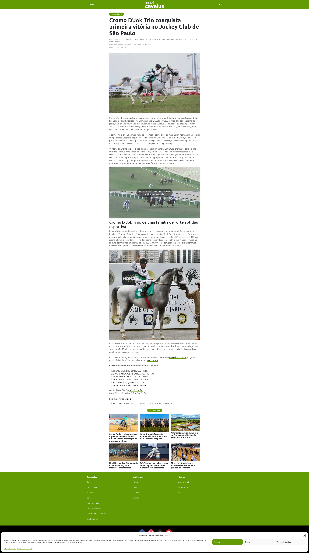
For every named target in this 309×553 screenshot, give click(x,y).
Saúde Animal (92, 519)
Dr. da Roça (183, 487)
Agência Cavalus (136, 390)
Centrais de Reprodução (96, 514)
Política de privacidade (24, 549)
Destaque (168, 403)
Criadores (136, 487)
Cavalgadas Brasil (94, 508)
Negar (247, 542)
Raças (89, 482)
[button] (304, 535)
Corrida (142, 403)
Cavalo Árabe (92, 487)
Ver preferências (284, 542)
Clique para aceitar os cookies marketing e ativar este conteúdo (154, 192)
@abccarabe (152, 360)
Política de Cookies (10, 549)
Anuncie (136, 498)
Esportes (90, 492)
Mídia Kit (182, 492)
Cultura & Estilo (93, 503)
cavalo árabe (130, 403)
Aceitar (217, 542)
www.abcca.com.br (177, 357)
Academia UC (183, 482)
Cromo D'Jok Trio (155, 403)
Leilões (135, 482)
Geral (89, 498)
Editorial (136, 492)
